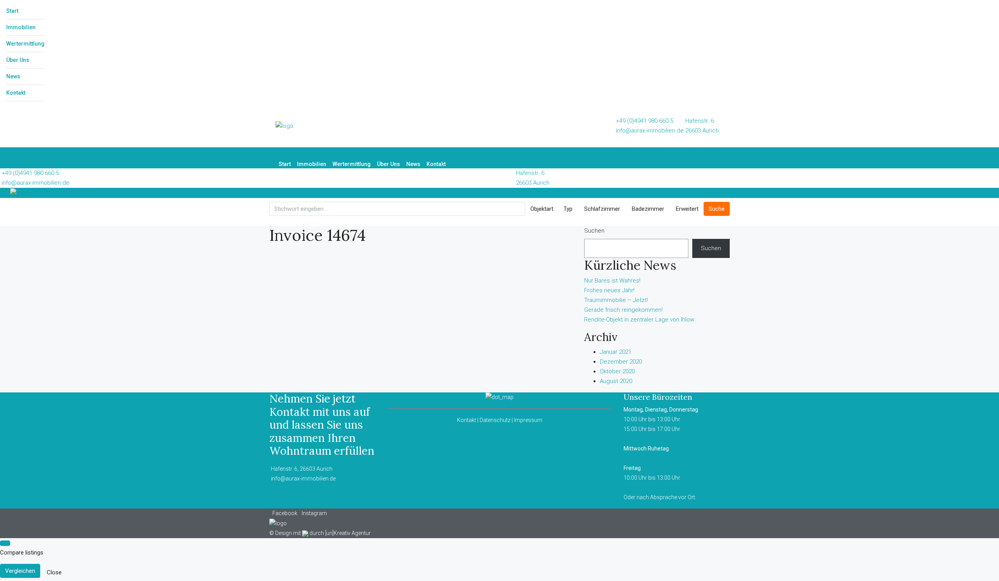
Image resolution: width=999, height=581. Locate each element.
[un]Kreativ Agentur (348, 533)
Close (54, 572)
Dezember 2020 (621, 361)
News (13, 76)
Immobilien (21, 27)
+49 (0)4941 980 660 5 (644, 120)
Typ (567, 208)
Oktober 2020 (617, 371)
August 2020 (616, 381)
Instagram (314, 513)
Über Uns (17, 60)
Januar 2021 (615, 351)
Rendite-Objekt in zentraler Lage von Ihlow (639, 319)
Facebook (285, 513)
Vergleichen (20, 570)
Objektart (541, 208)
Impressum (528, 420)
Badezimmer (648, 208)
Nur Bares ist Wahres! (612, 280)
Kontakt (15, 93)
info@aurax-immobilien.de (650, 130)
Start (12, 11)
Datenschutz (495, 420)
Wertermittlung (25, 44)
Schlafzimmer (602, 208)
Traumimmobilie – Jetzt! (616, 300)
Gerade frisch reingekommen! (623, 309)
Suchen (594, 230)
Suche (717, 208)
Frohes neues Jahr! (609, 290)
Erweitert (687, 208)
